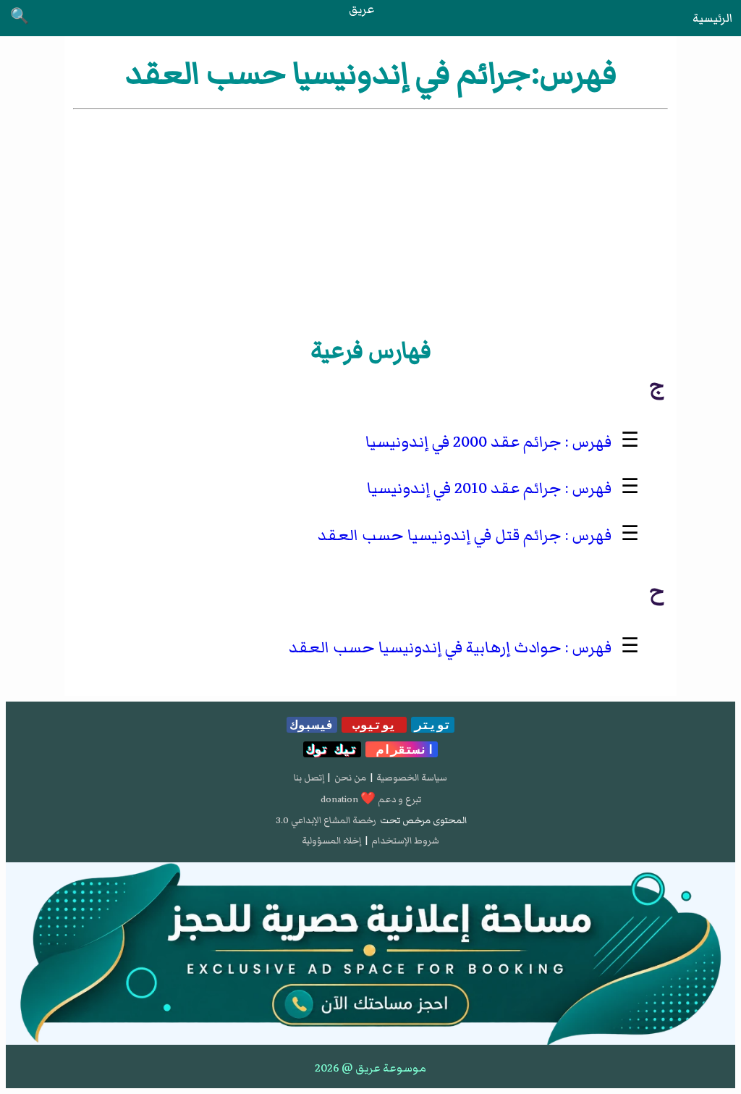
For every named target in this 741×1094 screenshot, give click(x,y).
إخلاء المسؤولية (331, 840)
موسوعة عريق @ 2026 (370, 1068)
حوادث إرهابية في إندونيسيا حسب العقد (425, 648)
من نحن (350, 777)
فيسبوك (312, 725)
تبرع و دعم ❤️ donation (371, 799)
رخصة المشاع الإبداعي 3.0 (326, 820)
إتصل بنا (309, 777)
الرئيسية (712, 18)
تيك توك (332, 749)
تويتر (433, 725)
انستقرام (401, 749)
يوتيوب (374, 725)
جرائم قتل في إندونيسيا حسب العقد (440, 535)
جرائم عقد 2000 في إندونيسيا (463, 442)
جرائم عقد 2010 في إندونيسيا (464, 488)
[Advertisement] (370, 220)
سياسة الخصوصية (411, 777)
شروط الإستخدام (405, 840)
